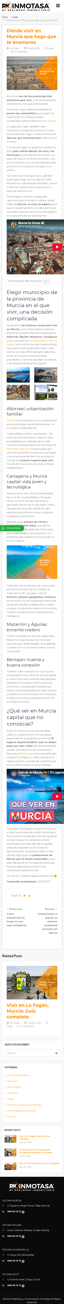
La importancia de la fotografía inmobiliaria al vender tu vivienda (35, 1151)
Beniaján (40, 671)
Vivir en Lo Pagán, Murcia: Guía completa (28, 1011)
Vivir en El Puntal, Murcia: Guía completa (39, 1163)
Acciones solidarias (17, 1075)
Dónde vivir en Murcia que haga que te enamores (31, 36)
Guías (15, 17)
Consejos (12, 1093)
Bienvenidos (14, 1087)
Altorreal (12, 420)
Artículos (12, 1081)
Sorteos (11, 1116)
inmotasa (14, 48)
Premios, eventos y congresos (24, 1104)
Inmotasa (27, 753)
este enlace (49, 121)
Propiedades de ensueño (21, 1110)
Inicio (5, 17)
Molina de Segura (17, 449)
